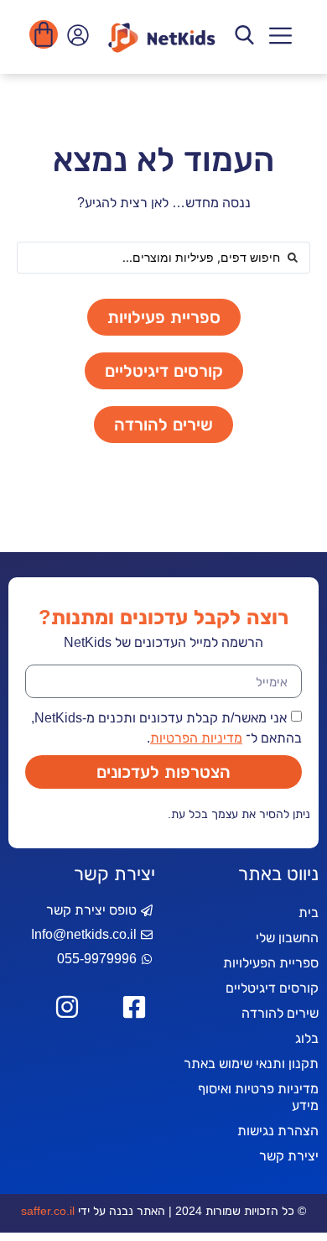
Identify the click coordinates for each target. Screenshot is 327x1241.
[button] (280, 37)
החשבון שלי (287, 938)
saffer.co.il (48, 1211)
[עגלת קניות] (43, 34)
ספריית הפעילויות (271, 963)
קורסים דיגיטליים (272, 988)
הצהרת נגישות (278, 1131)
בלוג (307, 1038)
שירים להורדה (280, 1013)
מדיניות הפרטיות (196, 738)
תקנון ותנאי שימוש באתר (251, 1063)
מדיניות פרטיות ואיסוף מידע (258, 1097)
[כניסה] (76, 39)
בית (308, 912)
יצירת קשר (289, 1156)
